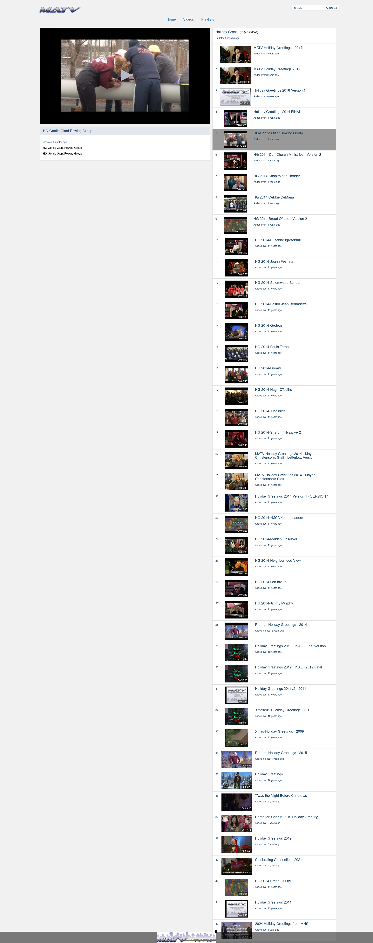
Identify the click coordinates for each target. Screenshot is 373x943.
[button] (125, 75)
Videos (188, 19)
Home (171, 19)
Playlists (207, 19)
